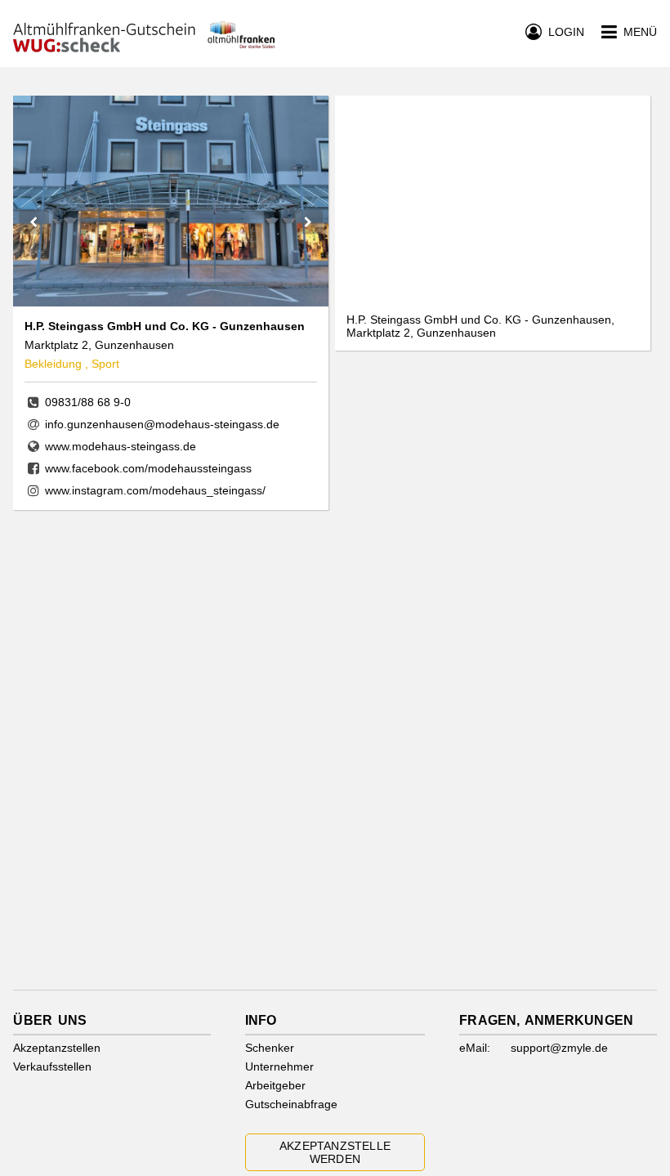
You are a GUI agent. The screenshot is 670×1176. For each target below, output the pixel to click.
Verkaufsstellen (52, 1066)
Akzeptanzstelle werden (335, 1152)
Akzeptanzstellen (56, 1047)
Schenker (269, 1047)
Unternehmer (279, 1066)
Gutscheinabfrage (291, 1104)
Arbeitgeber (275, 1085)
